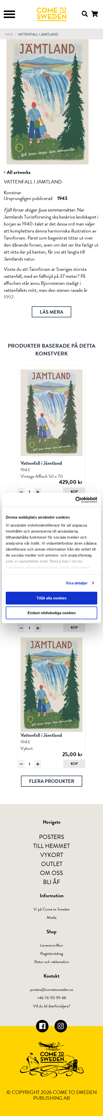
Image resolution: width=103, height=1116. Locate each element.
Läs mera (51, 312)
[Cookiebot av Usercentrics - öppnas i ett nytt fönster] (75, 500)
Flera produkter (51, 781)
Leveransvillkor (51, 945)
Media (51, 918)
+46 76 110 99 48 (51, 998)
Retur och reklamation (51, 962)
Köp (74, 491)
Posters (51, 836)
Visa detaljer (77, 583)
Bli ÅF (51, 881)
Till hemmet (51, 845)
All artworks (18, 172)
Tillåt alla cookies (51, 598)
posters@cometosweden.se (51, 990)
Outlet (51, 863)
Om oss (51, 872)
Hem (9, 34)
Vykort (51, 854)
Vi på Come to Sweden (52, 909)
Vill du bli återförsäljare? (51, 1006)
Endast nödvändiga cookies (52, 613)
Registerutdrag (51, 954)
